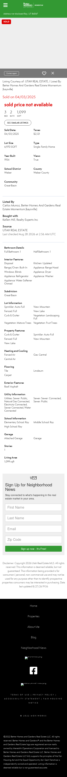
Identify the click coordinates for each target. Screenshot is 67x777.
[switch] (44, 73)
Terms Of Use (20, 695)
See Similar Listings (17, 122)
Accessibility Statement (22, 699)
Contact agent (11, 73)
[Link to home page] (33, 5)
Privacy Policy (43, 695)
